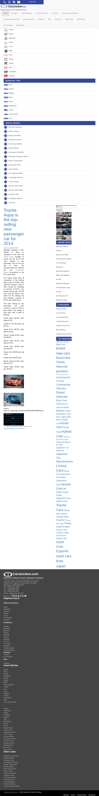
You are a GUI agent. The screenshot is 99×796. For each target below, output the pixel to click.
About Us (41, 19)
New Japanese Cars (61, 481)
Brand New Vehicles (15, 140)
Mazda (10, 59)
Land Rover (12, 72)
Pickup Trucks (13, 114)
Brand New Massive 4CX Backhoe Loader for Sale (63, 288)
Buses (10, 97)
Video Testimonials (10, 769)
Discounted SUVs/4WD (16, 152)
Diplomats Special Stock (12, 19)
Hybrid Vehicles (13, 148)
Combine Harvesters (62, 374)
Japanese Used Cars (63, 325)
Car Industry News (10, 416)
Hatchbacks (12, 106)
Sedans (11, 89)
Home (6, 13)
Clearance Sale (13, 194)
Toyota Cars (8, 422)
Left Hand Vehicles (42, 13)
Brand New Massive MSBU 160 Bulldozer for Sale (63, 275)
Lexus (10, 46)
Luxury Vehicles (13, 182)
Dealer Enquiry (9, 767)
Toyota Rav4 (61, 536)
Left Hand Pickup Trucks (12, 786)
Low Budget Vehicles (15, 198)
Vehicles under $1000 (15, 186)
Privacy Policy (8, 771)
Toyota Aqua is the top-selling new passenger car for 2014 (14, 227)
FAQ (49, 19)
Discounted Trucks (14, 165)
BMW (10, 51)
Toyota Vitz (61, 538)
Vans (10, 118)
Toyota (10, 30)
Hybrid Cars (9, 420)
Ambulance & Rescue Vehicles (18, 156)
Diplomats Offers (9, 758)
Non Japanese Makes (15, 173)
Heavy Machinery (9, 782)
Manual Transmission (15, 161)
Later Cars (11, 202)
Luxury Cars (18, 420)
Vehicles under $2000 (15, 190)
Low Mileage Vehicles (15, 177)
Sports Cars (62, 501)
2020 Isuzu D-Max (62, 342)
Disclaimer (91, 795)
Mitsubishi (11, 38)
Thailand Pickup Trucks (63, 334)
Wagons (11, 93)
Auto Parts (55, 13)
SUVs (10, 85)
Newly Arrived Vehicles (11, 756)
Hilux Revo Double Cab (63, 420)
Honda (10, 42)
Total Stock (32, 2)
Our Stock (14, 13)
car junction (19, 418)
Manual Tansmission (10, 764)
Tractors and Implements (70, 13)
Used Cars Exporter (62, 546)
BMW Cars (60, 344)
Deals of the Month (14, 135)
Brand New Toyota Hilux (63, 362)
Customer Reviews (62, 321)
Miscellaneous (61, 330)
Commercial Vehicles (15, 144)
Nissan (10, 34)
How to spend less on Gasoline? (15, 428)
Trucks (10, 110)
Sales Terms (69, 19)
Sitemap (66, 795)
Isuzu (10, 55)
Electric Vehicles (13, 131)
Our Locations (8, 25)
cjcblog (6, 248)
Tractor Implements (10, 773)
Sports (10, 101)
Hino (10, 67)
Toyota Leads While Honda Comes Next (18, 426)
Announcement (17, 414)
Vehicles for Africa (9, 784)
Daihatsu (11, 76)
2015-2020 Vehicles (15, 127)
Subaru (11, 63)
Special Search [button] (28, 19)
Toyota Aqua (8, 257)
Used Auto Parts (9, 780)
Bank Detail (81, 19)
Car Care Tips (60, 313)
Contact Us (58, 19)
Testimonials (20, 25)
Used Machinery (26, 13)
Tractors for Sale (9, 775)
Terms (73, 795)
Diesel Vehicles (13, 169)
